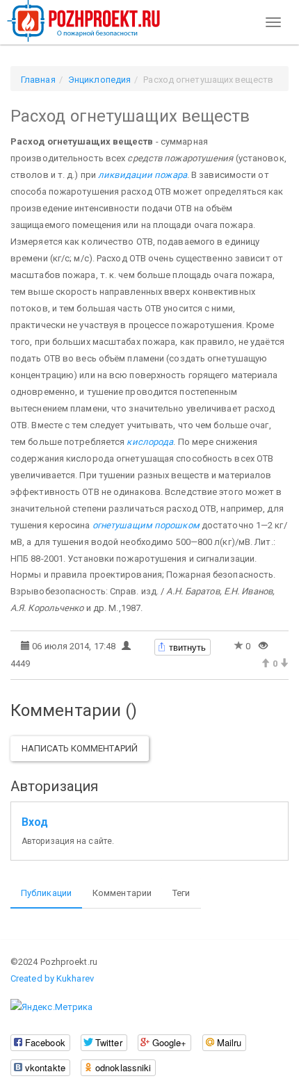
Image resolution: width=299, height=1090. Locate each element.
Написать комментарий (80, 748)
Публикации (46, 893)
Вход (35, 822)
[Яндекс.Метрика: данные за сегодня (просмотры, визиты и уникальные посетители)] (51, 1007)
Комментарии (122, 893)
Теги (181, 893)
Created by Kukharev (52, 978)
